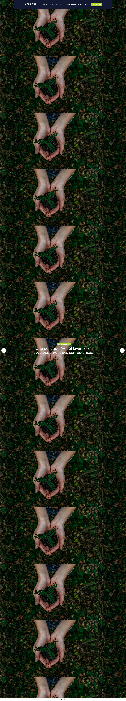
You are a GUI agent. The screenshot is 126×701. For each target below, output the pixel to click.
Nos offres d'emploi (71, 4)
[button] (56, 5)
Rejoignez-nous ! (97, 4)
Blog (86, 4)
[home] (31, 4)
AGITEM (45, 4)
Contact (80, 4)
